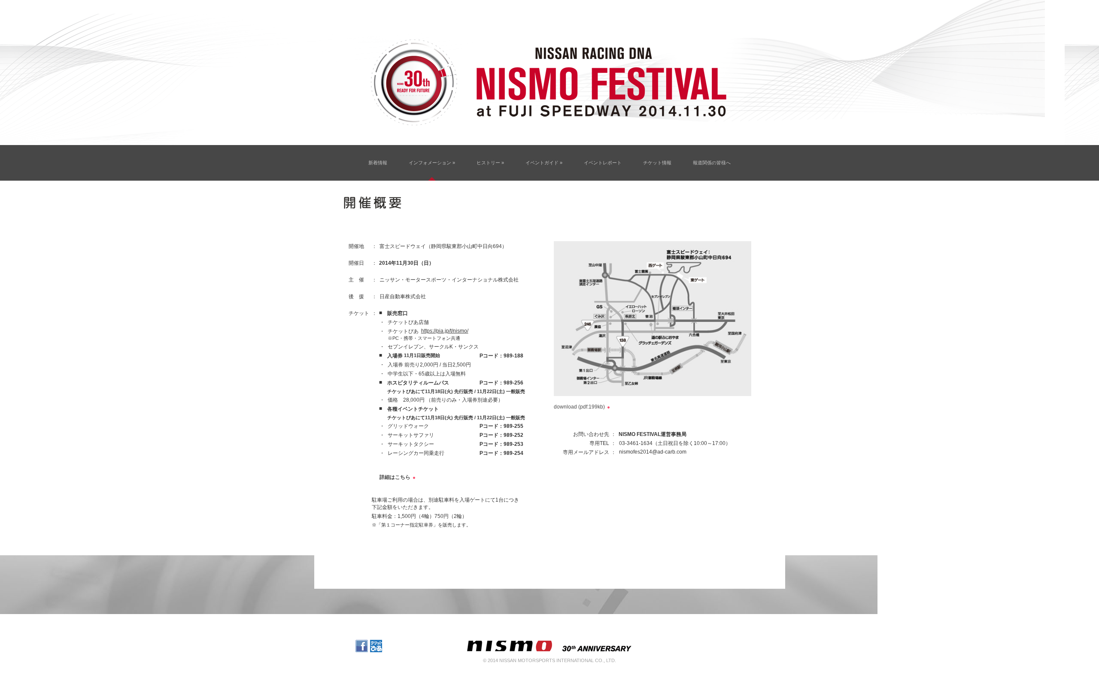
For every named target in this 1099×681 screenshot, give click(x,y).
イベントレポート (603, 162)
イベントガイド (543, 162)
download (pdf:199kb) (579, 407)
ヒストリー (490, 162)
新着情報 (377, 162)
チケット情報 (657, 162)
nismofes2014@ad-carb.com (652, 452)
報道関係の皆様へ (712, 162)
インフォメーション (432, 162)
